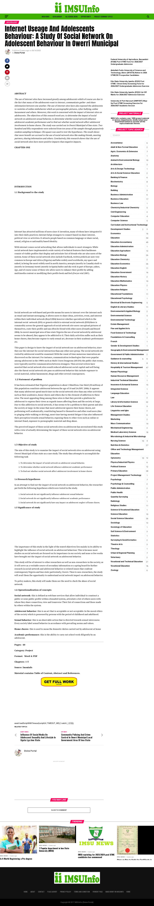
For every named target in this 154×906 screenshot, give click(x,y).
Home (26, 891)
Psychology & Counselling (122, 484)
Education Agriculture (120, 251)
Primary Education (119, 471)
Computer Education (120, 216)
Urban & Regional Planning (123, 553)
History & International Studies (124, 363)
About (32, 891)
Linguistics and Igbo (120, 410)
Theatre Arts (117, 544)
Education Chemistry (120, 259)
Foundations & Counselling (123, 337)
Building (114, 190)
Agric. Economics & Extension (124, 151)
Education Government (121, 272)
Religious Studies (118, 505)
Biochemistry (117, 182)
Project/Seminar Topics (103, 16)
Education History (119, 277)
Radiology (115, 501)
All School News (71, 16)
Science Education (119, 514)
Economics (116, 233)
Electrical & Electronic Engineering (126, 302)
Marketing (115, 419)
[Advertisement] (58, 75)
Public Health (117, 492)
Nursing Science (118, 441)
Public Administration (120, 488)
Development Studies (120, 229)
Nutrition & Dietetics (120, 445)
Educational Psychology (121, 298)
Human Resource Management (125, 376)
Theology (115, 548)
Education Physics (119, 285)
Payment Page (98, 891)
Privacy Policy (65, 891)
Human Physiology (119, 372)
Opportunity (86, 16)
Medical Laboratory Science (123, 432)
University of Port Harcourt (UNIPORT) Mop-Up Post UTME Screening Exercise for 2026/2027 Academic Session (129, 103)
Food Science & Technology (123, 333)
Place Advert (52, 891)
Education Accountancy (121, 242)
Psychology (116, 479)
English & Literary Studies (122, 307)
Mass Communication (120, 423)
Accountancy (116, 143)
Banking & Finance (119, 177)
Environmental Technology (123, 320)
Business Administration (122, 194)
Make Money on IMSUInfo (115, 891)
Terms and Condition (82, 891)
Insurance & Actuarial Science (124, 384)
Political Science (118, 466)
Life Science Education (121, 406)
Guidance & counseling (121, 359)
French (114, 341)
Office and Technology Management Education (127, 451)
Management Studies (120, 415)
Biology (114, 186)
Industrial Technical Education (124, 380)
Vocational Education (120, 566)
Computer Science (119, 220)
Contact (41, 891)
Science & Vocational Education (125, 510)
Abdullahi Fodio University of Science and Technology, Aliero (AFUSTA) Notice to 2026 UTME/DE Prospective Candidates (129, 72)
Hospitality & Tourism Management (127, 367)
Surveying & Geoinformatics (123, 540)
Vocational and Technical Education (127, 561)
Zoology (114, 570)
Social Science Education (122, 518)
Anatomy (115, 156)
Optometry (116, 458)
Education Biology (119, 255)
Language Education (120, 393)
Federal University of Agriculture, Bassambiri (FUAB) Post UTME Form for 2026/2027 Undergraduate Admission (129, 61)
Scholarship (57, 16)
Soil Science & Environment (123, 531)
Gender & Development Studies (125, 346)
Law (112, 397)
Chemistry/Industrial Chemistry (125, 207)
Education (115, 238)
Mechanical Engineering (121, 428)
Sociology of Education (121, 527)
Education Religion (119, 289)
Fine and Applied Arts (120, 328)
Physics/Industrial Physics (123, 462)
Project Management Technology (126, 475)
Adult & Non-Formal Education (124, 147)
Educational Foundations (122, 294)
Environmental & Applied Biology (125, 311)
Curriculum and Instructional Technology (129, 225)
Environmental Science (121, 315)
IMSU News (45, 16)
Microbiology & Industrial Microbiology (128, 436)
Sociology (115, 523)
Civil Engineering (118, 212)
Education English (119, 268)
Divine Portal (19, 53)
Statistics (115, 536)
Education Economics (120, 264)
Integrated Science (119, 389)
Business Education (119, 199)
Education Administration (122, 246)
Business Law (117, 203)
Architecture (116, 164)
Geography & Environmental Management (130, 350)
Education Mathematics (121, 281)
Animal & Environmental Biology (125, 160)
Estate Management (120, 324)
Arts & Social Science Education (125, 173)
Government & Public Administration (127, 354)
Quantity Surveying (119, 497)
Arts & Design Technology (123, 169)
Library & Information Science (124, 402)
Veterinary (115, 557)
